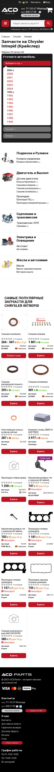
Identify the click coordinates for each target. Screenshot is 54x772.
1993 (10, 99)
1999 (10, 121)
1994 (10, 103)
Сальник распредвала (27, 188)
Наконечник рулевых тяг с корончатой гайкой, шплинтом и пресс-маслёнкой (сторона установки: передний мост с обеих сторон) (40, 479)
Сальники (21, 226)
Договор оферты (10, 731)
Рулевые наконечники (27, 162)
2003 (10, 84)
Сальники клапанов (26, 185)
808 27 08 (29, 11)
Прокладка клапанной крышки (31, 203)
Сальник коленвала (26, 191)
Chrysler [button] (9, 129)
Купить (41, 355)
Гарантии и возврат (11, 727)
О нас (4, 739)
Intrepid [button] (9, 135)
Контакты (35, 2)
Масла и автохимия (31, 260)
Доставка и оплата (11, 724)
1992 (10, 95)
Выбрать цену (14, 355)
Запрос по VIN (36, 711)
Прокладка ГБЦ (24, 199)
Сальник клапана (36, 334)
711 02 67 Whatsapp (34, 8)
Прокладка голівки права (13, 478)
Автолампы (22, 249)
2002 (10, 81)
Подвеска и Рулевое (32, 153)
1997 (10, 114)
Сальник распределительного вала (11, 383)
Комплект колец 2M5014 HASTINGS (40, 431)
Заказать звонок (12, 711)
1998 (10, 118)
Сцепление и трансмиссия (26, 215)
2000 (10, 73)
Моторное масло (24, 272)
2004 (10, 88)
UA (26, 2)
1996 (10, 110)
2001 (10, 77)
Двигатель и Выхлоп (32, 173)
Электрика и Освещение (26, 238)
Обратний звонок (30, 15)
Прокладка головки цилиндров (38, 530)
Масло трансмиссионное (28, 269)
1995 (10, 106)
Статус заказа (12, 743)
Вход (47, 2)
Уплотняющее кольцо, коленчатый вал (12, 431)
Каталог (6, 735)
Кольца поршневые (26, 182)
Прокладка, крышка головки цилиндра (38, 581)
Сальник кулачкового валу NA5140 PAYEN (11, 632)
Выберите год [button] (13, 63)
